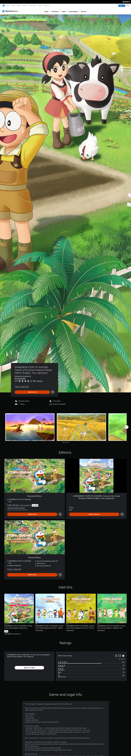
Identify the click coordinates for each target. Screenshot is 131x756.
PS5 (13, 5)
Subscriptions (73, 11)
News (40, 5)
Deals (64, 11)
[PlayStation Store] (11, 11)
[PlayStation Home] (3, 6)
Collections (55, 11)
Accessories (33, 5)
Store (7, 5)
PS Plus (25, 5)
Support (46, 5)
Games (18, 5)
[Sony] (126, 3)
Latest (46, 11)
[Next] (126, 427)
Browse (83, 11)
